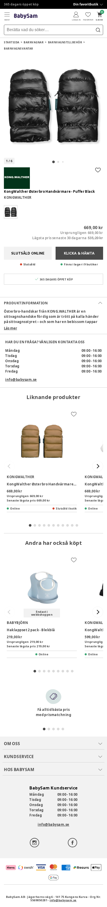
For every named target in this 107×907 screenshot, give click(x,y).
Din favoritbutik (85, 4)
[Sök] (98, 30)
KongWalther (18, 197)
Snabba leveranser (19, 4)
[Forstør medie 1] (53, 105)
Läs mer (10, 328)
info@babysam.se (21, 379)
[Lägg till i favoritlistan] (98, 170)
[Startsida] (25, 16)
